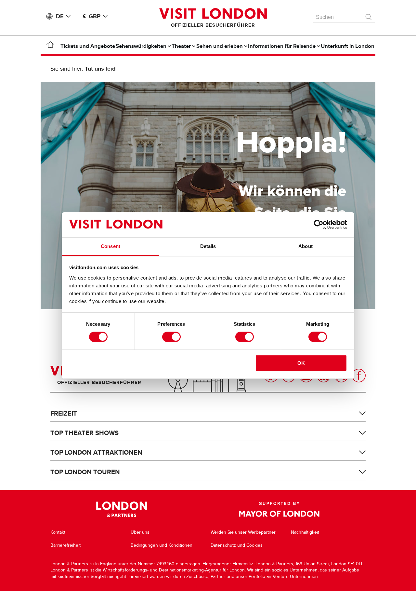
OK (301, 363)
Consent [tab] (110, 246)
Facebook (359, 375)
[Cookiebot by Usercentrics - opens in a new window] (318, 224)
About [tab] (305, 246)
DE (59, 16)
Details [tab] (208, 246)
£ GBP (91, 16)
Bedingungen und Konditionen (161, 545)
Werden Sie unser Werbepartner (243, 532)
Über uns (140, 532)
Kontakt (57, 532)
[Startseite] (50, 46)
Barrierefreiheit (65, 545)
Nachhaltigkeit (305, 532)
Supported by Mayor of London (279, 509)
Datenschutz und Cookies (237, 545)
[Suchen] (369, 15)
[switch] (171, 337)
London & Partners (121, 509)
